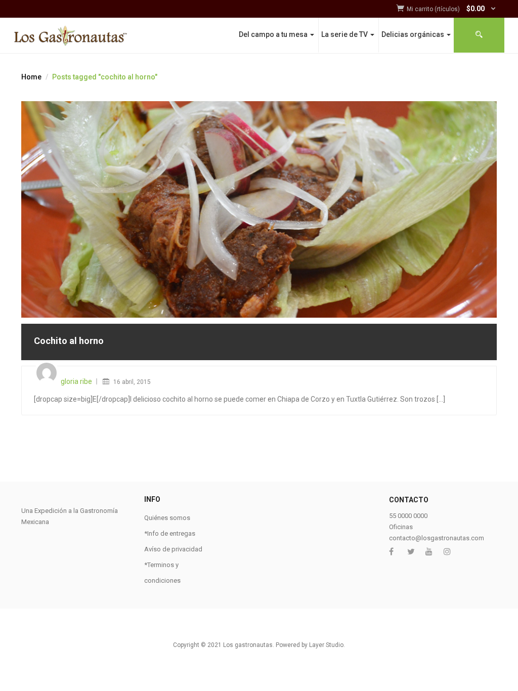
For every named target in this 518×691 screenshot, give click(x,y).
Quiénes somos (167, 518)
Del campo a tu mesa (274, 34)
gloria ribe (76, 381)
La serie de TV (345, 34)
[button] (452, 9)
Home (31, 77)
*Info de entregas (169, 533)
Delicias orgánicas (413, 34)
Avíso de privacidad (173, 549)
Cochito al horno (69, 340)
